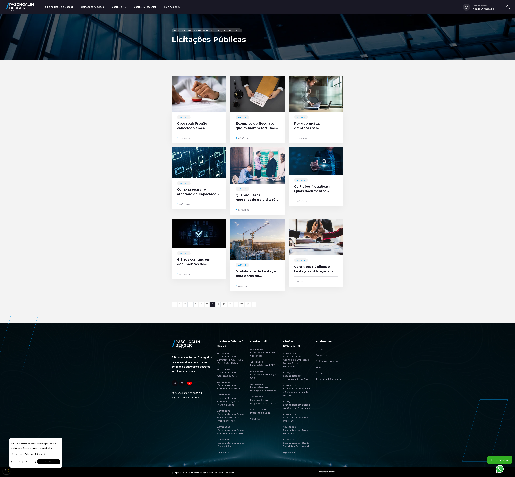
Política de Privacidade (328, 379)
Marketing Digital (201, 473)
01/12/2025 (184, 274)
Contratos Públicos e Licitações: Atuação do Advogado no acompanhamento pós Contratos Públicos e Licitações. (313, 269)
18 (248, 304)
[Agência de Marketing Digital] (326, 471)
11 (230, 304)
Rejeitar (23, 461)
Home (177, 31)
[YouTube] (189, 383)
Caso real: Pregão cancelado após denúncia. (192, 125)
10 (224, 304)
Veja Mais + (223, 452)
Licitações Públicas (92, 7)
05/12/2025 (184, 204)
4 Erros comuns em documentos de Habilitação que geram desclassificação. (196, 261)
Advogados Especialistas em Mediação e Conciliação (263, 387)
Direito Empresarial (145, 7)
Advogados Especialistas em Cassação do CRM (227, 372)
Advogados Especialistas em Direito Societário (296, 430)
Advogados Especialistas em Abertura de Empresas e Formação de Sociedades (296, 360)
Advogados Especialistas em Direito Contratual (263, 352)
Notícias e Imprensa (327, 361)
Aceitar (48, 461)
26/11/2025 (243, 286)
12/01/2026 (184, 138)
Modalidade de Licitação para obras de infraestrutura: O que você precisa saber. (256, 273)
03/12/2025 (243, 210)
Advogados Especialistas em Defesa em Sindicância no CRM (230, 430)
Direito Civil (118, 7)
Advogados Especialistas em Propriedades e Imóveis (263, 400)
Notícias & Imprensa (197, 31)
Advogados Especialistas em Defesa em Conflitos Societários (296, 404)
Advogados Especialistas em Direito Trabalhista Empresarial (296, 443)
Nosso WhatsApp (483, 8)
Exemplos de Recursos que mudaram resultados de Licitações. (257, 125)
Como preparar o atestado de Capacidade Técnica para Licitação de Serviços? (198, 191)
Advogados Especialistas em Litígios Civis (263, 374)
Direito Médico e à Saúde (59, 7)
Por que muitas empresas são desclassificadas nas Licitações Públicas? (311, 125)
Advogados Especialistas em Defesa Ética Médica (230, 443)
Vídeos (319, 367)
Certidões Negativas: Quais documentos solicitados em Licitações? (312, 189)
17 (241, 304)
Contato (320, 373)
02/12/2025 (301, 201)
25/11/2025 (301, 281)
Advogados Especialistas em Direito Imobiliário (296, 417)
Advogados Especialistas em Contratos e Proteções (295, 376)
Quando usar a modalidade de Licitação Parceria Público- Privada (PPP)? (257, 197)
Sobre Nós (321, 355)
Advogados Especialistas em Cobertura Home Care (229, 385)
